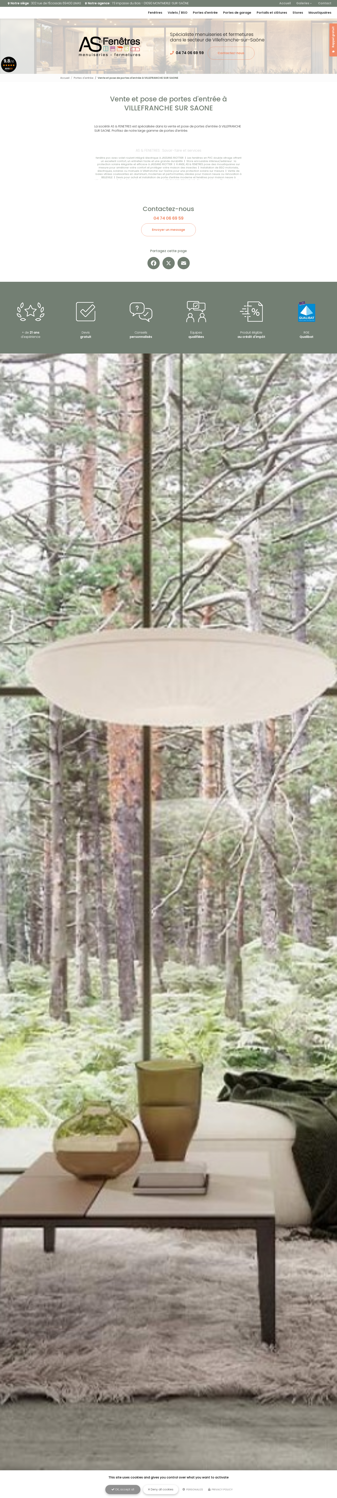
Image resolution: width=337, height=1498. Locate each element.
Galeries (302, 3)
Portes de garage (237, 12)
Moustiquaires (320, 12)
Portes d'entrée (205, 12)
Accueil (285, 3)
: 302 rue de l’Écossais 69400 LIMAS (46, 3)
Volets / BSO (177, 12)
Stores (298, 12)
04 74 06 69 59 (190, 52)
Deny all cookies (161, 1489)
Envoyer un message (168, 229)
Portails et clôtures (272, 12)
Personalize (194, 1489)
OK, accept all (124, 1489)
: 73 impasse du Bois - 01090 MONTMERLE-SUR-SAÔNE (138, 3)
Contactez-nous (231, 53)
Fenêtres (155, 12)
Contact (324, 3)
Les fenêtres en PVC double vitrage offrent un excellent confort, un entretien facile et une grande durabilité (171, 159)
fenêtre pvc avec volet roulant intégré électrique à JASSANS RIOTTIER (140, 157)
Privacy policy (222, 1489)
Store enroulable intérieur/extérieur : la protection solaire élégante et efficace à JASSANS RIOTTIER (166, 162)
